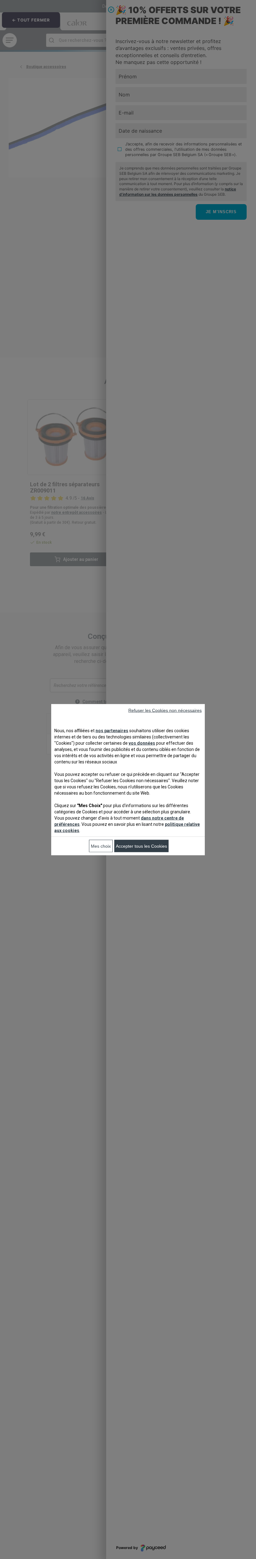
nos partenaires (112, 730)
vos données (142, 742)
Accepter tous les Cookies (141, 845)
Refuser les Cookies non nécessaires (165, 710)
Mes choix (101, 845)
